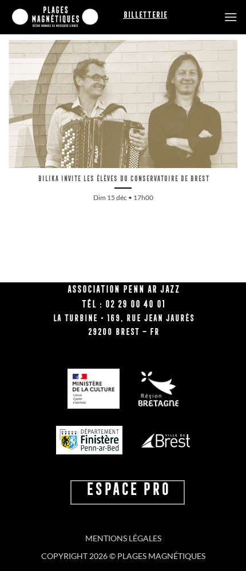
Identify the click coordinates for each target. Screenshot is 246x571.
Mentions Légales (123, 538)
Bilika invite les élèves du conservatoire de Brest (123, 178)
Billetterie (145, 15)
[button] (230, 17)
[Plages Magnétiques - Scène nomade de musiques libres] (66, 17)
